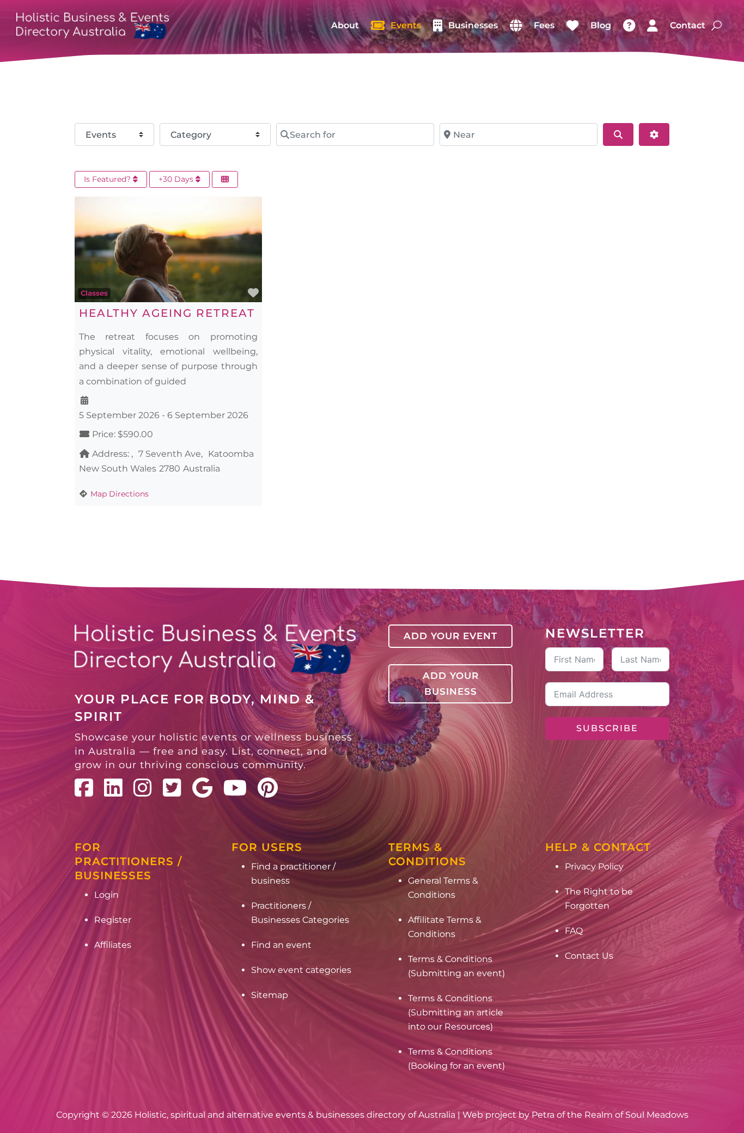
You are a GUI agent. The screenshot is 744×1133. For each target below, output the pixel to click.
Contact (687, 25)
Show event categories (301, 970)
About (345, 25)
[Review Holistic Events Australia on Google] (202, 787)
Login (106, 895)
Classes (94, 293)
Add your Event (450, 635)
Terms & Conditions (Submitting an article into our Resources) (455, 1012)
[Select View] (225, 179)
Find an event (281, 945)
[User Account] (652, 25)
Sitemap (269, 995)
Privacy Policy (594, 866)
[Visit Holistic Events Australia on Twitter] (172, 787)
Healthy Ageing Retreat (167, 313)
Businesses (473, 25)
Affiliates (112, 945)
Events (406, 25)
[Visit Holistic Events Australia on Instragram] (142, 787)
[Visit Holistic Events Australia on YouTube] (235, 787)
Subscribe (607, 728)
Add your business (451, 683)
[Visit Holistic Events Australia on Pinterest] (268, 787)
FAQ (574, 931)
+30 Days (177, 179)
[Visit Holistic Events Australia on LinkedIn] (113, 787)
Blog (600, 25)
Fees (544, 25)
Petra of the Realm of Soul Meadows (610, 1115)
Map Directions (119, 493)
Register (112, 920)
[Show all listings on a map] (516, 25)
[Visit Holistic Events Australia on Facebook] (84, 787)
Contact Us (589, 956)
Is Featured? (108, 179)
